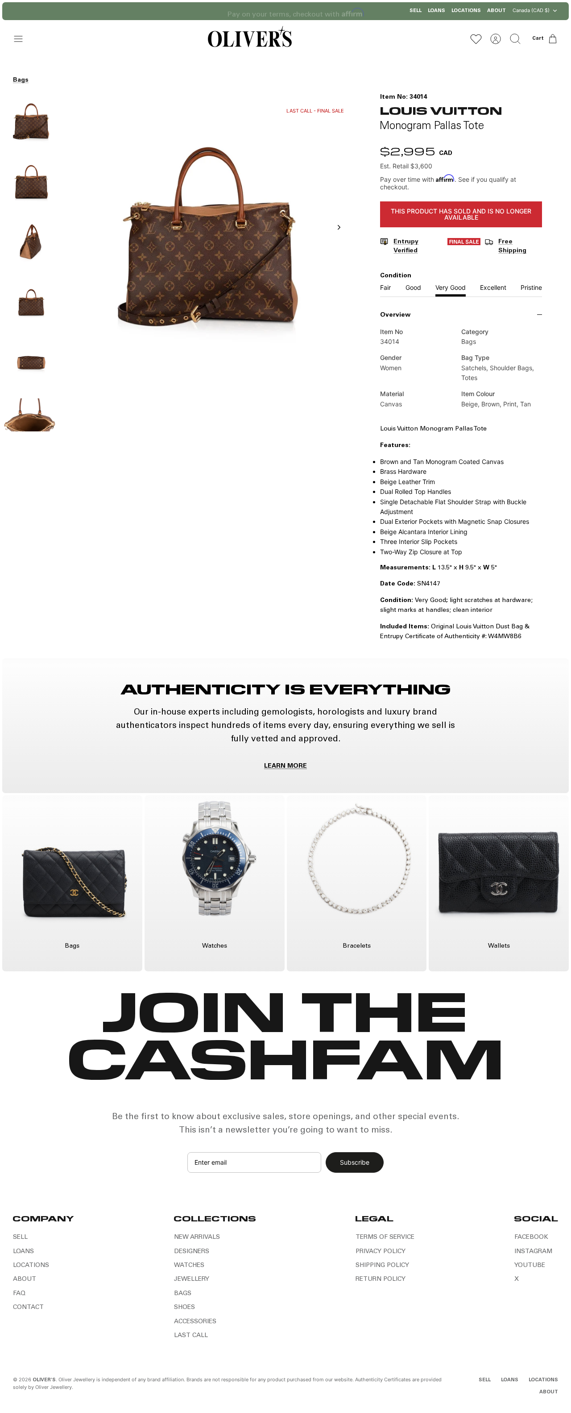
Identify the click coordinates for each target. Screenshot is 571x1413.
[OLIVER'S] (249, 39)
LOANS (436, 10)
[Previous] (221, 11)
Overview (395, 315)
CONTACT (28, 1307)
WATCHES (189, 1266)
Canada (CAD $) (531, 10)
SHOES (184, 1307)
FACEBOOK (531, 1237)
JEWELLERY (191, 1279)
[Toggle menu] (23, 38)
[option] (209, 237)
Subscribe (354, 1162)
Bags (21, 80)
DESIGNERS (191, 1252)
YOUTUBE (529, 1266)
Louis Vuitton (441, 110)
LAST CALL (191, 1336)
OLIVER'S (44, 1380)
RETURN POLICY (380, 1279)
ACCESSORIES (195, 1322)
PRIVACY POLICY (380, 1252)
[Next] (350, 11)
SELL (416, 10)
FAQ (19, 1294)
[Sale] (463, 246)
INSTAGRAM (533, 1252)
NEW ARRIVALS (197, 1237)
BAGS (182, 1294)
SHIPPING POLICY (382, 1266)
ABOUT (496, 10)
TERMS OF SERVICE (385, 1237)
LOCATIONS (466, 10)
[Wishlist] (476, 39)
